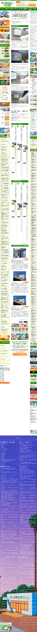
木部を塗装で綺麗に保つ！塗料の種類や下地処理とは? (33, 279)
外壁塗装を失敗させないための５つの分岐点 (7, 477)
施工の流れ (21, 8)
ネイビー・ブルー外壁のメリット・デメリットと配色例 (9, 594)
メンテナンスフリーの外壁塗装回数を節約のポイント (33, 197)
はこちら (16, 120)
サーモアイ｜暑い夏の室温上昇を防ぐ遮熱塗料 (26, 563)
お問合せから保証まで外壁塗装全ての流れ (26, 447)
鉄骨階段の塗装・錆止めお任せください (5, 277)
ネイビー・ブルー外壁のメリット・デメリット (33, 307)
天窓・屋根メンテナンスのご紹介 (4, 236)
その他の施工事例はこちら (24, 179)
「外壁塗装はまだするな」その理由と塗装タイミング (5, 155)
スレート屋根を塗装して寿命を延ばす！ (25, 546)
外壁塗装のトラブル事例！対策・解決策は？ (33, 298)
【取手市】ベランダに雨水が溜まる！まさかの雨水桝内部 (33, 37)
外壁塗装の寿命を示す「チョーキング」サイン (5, 198)
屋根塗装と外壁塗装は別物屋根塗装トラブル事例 (5, 217)
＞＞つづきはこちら (14, 108)
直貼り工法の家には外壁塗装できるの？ (33, 246)
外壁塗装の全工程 (4, 152)
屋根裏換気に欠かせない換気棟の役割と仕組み (5, 310)
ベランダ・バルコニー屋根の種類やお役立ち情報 (5, 297)
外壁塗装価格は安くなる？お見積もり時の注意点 (4, 162)
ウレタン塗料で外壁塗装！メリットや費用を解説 (4, 187)
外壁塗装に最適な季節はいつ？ (5, 181)
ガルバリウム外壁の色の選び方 (33, 202)
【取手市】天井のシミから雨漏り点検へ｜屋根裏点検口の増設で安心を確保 (33, 15)
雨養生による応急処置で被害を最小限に (33, 293)
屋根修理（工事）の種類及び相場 (4, 165)
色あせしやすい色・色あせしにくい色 (34, 87)
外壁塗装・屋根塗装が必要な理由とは (6, 496)
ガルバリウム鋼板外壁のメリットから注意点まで (33, 199)
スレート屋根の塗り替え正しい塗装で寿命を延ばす (5, 253)
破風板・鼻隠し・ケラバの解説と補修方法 (5, 228)
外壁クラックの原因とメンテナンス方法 (4, 200)
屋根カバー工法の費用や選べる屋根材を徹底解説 (5, 170)
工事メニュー (16, 9)
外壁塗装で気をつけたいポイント (5, 220)
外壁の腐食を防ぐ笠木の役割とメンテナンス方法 (5, 239)
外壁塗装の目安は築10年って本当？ (4, 150)
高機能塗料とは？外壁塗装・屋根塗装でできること (5, 214)
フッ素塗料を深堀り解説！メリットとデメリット (33, 323)
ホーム (2, 8)
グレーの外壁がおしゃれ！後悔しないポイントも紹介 (33, 309)
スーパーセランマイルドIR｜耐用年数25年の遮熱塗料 (27, 564)
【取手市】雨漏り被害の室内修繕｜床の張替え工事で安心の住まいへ (33, 23)
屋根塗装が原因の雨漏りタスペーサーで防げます (5, 255)
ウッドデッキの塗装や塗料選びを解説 (4, 283)
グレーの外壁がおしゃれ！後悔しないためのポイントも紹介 (9, 595)
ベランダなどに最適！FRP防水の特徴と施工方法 (5, 302)
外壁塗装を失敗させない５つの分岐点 (33, 161)
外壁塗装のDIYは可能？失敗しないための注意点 (33, 238)
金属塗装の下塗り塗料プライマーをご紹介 (33, 213)
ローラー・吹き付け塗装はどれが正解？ (33, 265)
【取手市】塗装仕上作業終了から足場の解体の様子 (33, 50)
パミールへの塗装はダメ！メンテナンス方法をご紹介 (33, 282)
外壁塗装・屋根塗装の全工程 (24, 448)
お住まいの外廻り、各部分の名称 (6, 503)
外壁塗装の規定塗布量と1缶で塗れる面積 (33, 268)
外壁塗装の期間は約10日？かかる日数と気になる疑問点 (9, 481)
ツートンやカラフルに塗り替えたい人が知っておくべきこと (34, 92)
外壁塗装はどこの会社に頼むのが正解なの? (7, 541)
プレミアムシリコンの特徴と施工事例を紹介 (33, 331)
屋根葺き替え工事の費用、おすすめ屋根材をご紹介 (27, 470)
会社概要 (34, 8)
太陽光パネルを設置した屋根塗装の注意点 (33, 276)
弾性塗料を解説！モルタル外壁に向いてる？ (33, 326)
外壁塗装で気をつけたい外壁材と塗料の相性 (5, 330)
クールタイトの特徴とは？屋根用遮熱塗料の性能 (33, 334)
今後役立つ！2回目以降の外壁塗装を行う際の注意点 (27, 475)
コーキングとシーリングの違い (5, 319)
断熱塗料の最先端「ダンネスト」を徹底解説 (33, 287)
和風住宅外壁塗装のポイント (33, 257)
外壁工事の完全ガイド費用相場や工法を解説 (4, 159)
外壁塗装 (4, 48)
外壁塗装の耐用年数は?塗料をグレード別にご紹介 (5, 176)
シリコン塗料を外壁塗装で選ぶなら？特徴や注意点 (5, 189)
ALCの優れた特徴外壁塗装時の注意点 (4, 321)
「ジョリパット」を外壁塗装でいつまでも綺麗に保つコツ (9, 556)
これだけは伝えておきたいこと (5, 448)
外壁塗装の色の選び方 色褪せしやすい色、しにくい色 (8, 471)
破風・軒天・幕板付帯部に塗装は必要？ (4, 225)
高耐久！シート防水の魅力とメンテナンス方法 (5, 308)
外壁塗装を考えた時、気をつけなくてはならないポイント (9, 531)
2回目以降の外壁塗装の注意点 (33, 205)
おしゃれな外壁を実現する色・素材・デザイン (33, 304)
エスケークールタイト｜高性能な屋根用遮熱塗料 (27, 572)
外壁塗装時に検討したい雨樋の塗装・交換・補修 (5, 242)
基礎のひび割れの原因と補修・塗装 (33, 296)
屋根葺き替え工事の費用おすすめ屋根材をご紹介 (5, 167)
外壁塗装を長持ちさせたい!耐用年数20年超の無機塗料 (33, 219)
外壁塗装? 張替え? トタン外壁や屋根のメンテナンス (27, 491)
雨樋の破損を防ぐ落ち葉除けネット (4, 247)
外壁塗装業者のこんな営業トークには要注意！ (33, 235)
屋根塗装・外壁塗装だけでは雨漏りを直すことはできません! (9, 493)
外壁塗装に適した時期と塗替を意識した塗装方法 (5, 178)
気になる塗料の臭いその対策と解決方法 (33, 186)
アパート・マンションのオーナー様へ (33, 143)
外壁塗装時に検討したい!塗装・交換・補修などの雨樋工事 (28, 517)
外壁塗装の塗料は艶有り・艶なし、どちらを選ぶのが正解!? (28, 606)
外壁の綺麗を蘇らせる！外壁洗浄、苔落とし (33, 271)
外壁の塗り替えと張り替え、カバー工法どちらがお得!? (9, 502)
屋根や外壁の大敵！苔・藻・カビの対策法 (33, 274)
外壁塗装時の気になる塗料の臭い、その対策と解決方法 (9, 491)
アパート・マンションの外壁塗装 (24, 549)
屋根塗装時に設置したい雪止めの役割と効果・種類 (5, 244)
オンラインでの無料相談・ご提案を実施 (33, 153)
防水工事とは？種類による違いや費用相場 (5, 299)
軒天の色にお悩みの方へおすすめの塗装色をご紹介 (5, 233)
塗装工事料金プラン (25, 9)
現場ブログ (2, 446)
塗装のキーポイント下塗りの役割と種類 (33, 210)
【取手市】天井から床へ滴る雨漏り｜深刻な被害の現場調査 (33, 31)
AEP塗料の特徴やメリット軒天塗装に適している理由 (33, 340)
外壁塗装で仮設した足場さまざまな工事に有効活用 (33, 227)
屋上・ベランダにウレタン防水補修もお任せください (5, 305)
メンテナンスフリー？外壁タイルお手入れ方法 (33, 254)
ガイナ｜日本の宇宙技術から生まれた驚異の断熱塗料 (27, 583)
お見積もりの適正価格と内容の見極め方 (33, 175)
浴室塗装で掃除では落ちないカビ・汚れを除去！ (27, 533)
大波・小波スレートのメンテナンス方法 (4, 332)
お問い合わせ (3, 359)
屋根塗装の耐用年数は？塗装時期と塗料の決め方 (33, 301)
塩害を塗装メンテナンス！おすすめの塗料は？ (4, 313)
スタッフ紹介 (3, 348)
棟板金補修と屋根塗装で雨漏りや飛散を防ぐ (5, 294)
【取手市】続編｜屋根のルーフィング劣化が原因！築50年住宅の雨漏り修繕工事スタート (33, 28)
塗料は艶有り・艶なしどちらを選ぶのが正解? (33, 249)
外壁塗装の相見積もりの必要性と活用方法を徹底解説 (8, 534)
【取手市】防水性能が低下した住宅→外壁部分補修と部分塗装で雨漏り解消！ (33, 42)
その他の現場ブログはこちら (23, 319)
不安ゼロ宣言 (3, 454)
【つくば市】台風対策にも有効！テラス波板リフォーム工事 (33, 19)
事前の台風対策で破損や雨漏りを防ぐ (33, 290)
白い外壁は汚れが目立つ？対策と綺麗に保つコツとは (33, 315)
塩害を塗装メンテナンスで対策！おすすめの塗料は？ (8, 578)
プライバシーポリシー (4, 356)
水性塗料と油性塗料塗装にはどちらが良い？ (33, 252)
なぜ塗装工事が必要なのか (5, 142)
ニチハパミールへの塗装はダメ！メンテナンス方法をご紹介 (9, 580)
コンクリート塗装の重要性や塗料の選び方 (4, 291)
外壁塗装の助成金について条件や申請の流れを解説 (27, 484)
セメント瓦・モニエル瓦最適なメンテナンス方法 (5, 272)
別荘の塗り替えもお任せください (33, 146)
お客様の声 (11, 8)
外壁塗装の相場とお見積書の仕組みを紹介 (33, 169)
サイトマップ (3, 463)
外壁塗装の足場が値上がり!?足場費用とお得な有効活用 (28, 552)
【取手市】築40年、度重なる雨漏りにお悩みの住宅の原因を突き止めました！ (33, 46)
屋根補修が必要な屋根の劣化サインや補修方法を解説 (27, 522)
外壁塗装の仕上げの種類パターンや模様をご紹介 (33, 329)
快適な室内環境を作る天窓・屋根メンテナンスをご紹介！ (28, 514)
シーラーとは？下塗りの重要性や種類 (33, 216)
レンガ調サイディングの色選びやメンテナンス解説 (5, 203)
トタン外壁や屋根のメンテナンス (4, 264)
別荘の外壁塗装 (22, 550)
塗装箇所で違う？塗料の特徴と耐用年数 (33, 208)
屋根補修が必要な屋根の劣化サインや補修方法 (5, 250)
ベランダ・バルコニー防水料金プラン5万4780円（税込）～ (28, 454)
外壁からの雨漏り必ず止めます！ (24, 465)
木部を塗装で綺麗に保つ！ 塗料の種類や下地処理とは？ (9, 579)
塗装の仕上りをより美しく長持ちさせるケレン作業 (5, 211)
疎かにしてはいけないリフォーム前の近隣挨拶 (33, 183)
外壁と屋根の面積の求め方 (5, 324)
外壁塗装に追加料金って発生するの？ (33, 164)
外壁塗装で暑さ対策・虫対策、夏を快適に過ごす (27, 551)
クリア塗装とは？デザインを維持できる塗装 (5, 192)
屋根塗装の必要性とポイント (24, 468)
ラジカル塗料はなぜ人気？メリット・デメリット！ (33, 337)
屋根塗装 (4, 51)
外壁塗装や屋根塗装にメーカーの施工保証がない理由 (33, 221)
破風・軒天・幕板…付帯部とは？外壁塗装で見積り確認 (28, 506)
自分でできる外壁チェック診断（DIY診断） (7, 498)
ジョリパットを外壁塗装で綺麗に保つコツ (33, 263)
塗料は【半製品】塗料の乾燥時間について (5, 316)
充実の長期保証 (3, 453)
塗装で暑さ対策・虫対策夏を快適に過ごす (5, 195)
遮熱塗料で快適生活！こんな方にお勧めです (26, 573)
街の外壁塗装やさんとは (4, 443)
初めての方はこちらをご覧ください (25, 443)
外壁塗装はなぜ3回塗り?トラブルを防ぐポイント (5, 222)
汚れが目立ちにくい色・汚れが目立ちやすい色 (34, 83)
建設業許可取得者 (4, 353)
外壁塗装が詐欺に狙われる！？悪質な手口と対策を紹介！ (9, 535)
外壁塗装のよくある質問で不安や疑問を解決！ (33, 155)
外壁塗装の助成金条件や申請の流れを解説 (33, 158)
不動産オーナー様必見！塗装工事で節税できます (33, 224)
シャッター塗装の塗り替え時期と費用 (4, 288)
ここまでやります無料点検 (30, 9)
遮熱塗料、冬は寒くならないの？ (24, 601)
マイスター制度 (3, 452)
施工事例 (6, 8)
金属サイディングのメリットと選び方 (4, 261)
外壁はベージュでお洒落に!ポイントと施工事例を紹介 (33, 318)
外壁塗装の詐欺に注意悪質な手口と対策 (33, 177)
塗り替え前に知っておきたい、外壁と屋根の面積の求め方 (9, 552)
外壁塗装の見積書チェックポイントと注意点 (33, 172)
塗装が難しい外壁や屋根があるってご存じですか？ (33, 241)
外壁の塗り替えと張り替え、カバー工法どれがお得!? (33, 191)
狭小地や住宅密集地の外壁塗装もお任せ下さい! (5, 258)
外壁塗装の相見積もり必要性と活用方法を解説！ (33, 166)
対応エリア (2, 457)
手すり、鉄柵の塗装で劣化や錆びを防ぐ (4, 280)
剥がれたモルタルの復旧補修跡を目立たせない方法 (5, 206)
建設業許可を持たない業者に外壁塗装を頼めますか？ (8, 459)
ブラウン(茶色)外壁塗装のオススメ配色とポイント (33, 320)
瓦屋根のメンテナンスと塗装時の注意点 (5, 269)
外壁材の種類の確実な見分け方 (33, 194)
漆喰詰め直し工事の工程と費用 (33, 260)
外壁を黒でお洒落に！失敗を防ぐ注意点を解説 (33, 312)
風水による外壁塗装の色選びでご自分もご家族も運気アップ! (9, 480)
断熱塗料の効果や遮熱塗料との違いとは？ (33, 285)
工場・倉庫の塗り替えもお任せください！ (33, 140)
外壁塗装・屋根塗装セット (4, 54)
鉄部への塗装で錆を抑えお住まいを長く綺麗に (5, 275)
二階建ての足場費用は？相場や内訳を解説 (33, 232)
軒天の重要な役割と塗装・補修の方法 (4, 231)
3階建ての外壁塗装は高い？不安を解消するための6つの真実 (9, 492)
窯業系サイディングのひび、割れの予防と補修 (33, 243)
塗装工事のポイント (4, 144)
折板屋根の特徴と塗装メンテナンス (4, 266)
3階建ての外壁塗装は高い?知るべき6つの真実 (33, 188)
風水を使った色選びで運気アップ (34, 80)
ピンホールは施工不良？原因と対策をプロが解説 (5, 209)
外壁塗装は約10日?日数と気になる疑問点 (33, 180)
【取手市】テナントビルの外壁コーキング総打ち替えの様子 (33, 34)
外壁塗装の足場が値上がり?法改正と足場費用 (33, 230)
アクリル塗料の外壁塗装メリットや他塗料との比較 (5, 184)
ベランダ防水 (4, 56)
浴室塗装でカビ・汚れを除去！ (4, 286)
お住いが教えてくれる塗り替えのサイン (4, 147)
